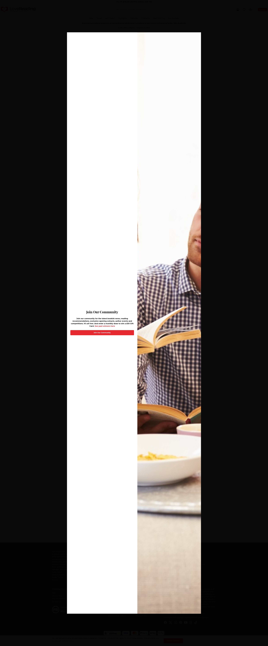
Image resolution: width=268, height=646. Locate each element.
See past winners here (105, 326)
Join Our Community (102, 333)
